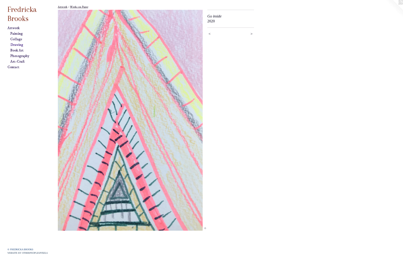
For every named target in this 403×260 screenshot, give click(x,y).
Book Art (17, 50)
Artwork (13, 28)
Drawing (16, 44)
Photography (19, 56)
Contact (13, 67)
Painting (16, 33)
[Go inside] (130, 120)
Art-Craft (17, 61)
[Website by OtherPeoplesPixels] (393, 9)
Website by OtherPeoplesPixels (27, 253)
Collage (16, 39)
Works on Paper (79, 7)
